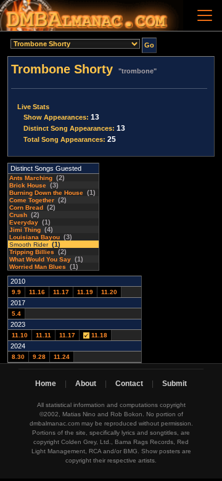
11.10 (20, 335)
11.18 (98, 335)
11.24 (62, 356)
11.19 (85, 292)
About (85, 383)
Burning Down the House (46, 192)
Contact (129, 383)
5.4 (16, 313)
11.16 (37, 292)
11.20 (109, 292)
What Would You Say (40, 259)
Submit (174, 383)
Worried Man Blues (37, 266)
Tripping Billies (31, 252)
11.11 (43, 335)
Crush (18, 215)
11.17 (61, 292)
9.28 (39, 356)
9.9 (16, 292)
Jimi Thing (25, 229)
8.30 (18, 356)
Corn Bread (26, 207)
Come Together (31, 200)
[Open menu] (204, 15)
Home (45, 383)
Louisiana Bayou (34, 237)
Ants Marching (30, 178)
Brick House (27, 185)
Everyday (23, 222)
